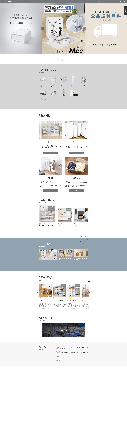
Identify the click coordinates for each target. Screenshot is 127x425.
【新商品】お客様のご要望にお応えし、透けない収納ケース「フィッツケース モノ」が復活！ (72, 353)
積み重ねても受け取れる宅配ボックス (81, 225)
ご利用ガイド (106, 1)
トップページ (87, 1)
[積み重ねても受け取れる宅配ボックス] (81, 215)
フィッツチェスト (61, 225)
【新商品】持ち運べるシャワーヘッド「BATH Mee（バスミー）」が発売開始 (70, 362)
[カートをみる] (125, 1)
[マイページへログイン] (120, 1)
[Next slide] (84, 28)
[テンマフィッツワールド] (8, 1)
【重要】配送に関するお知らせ (63, 60)
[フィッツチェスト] (65, 215)
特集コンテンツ (93, 1)
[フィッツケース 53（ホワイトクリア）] (47, 213)
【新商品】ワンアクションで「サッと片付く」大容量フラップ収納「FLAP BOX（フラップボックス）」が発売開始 (72, 348)
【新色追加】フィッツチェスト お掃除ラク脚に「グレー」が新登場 (68, 358)
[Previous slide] (42, 28)
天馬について (100, 1)
